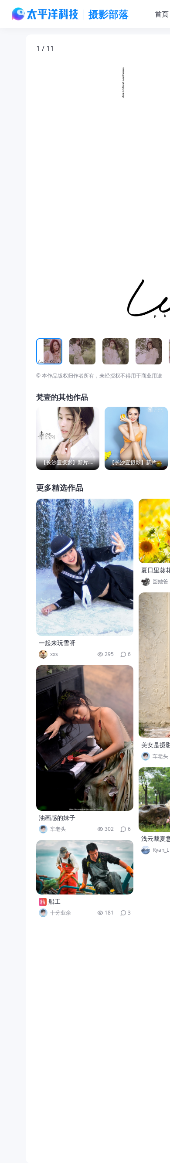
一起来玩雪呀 (57, 643)
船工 (54, 901)
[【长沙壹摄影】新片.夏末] (136, 438)
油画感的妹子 (57, 817)
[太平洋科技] (45, 13)
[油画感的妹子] (85, 738)
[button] (76, 195)
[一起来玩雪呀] (85, 567)
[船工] (85, 867)
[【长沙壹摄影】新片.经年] (67, 438)
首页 (162, 14)
